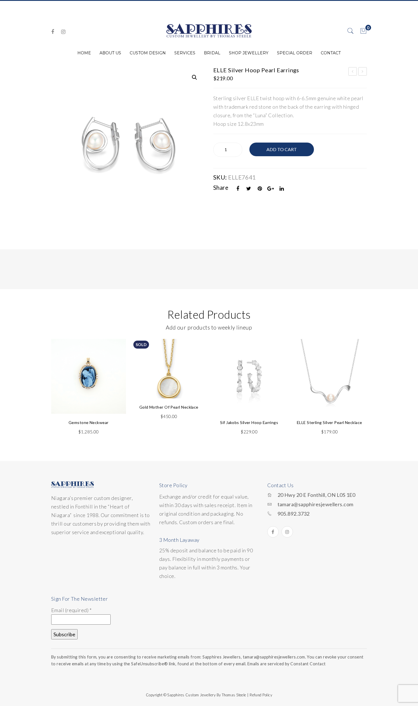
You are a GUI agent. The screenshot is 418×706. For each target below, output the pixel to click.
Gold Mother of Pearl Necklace (168, 407)
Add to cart (281, 149)
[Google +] (270, 188)
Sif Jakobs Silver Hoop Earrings (249, 422)
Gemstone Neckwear (89, 422)
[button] (194, 77)
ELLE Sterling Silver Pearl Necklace (329, 422)
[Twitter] (249, 188)
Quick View (114, 356)
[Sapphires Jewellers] (209, 30)
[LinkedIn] (282, 188)
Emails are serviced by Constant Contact (286, 663)
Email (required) (71, 610)
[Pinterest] (260, 188)
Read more (168, 381)
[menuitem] (84, 53)
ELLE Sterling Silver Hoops (363, 72)
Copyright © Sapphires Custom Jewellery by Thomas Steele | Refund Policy (209, 695)
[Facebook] (52, 31)
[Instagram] (63, 31)
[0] (363, 31)
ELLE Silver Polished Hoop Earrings (353, 72)
